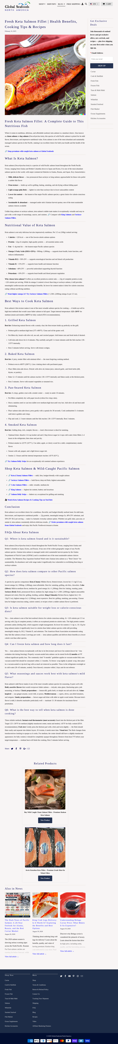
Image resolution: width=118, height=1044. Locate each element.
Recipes (34, 1017)
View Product (45, 820)
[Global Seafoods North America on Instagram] (78, 976)
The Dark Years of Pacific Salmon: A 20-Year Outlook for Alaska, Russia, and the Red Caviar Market (17, 925)
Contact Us (36, 994)
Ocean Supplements (98, 114)
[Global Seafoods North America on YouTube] (69, 976)
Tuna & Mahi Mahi (98, 90)
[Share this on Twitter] (12, 749)
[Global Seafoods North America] (17, 6)
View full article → (12, 957)
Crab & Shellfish (97, 76)
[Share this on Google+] (24, 749)
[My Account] (82, 4)
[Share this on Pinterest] (20, 749)
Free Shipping (73, 4)
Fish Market (95, 109)
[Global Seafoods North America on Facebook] (65, 976)
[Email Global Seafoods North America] (82, 976)
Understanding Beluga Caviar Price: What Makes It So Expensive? (72, 923)
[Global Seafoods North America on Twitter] (61, 976)
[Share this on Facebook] (16, 749)
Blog (61, 4)
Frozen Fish (95, 86)
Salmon (93, 95)
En (94, 4)
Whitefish (94, 100)
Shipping (35, 1003)
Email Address (97, 53)
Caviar (93, 72)
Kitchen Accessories (98, 118)
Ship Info (51, 4)
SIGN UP (101, 66)
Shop (42, 4)
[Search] (86, 4)
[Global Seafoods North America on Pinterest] (73, 976)
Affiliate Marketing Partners (41, 1026)
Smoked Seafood (97, 104)
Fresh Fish (94, 81)
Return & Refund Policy (40, 989)
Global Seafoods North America (61, 1036)
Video (34, 1021)
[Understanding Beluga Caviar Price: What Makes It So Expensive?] (73, 905)
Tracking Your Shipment (40, 998)
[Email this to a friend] (28, 749)
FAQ (34, 1008)
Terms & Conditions (39, 985)
